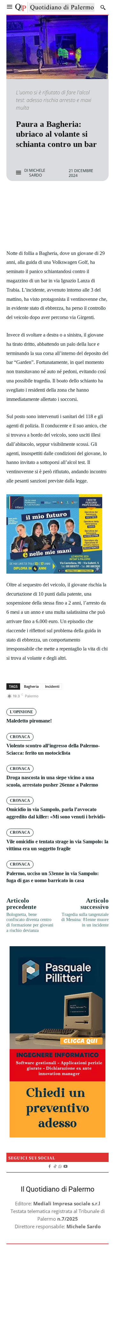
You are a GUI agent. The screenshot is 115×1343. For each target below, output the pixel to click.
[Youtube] (65, 1166)
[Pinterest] (64, 198)
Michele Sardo (37, 173)
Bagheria (31, 686)
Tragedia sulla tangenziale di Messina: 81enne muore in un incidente (85, 920)
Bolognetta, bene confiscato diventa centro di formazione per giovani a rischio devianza (29, 922)
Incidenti (52, 686)
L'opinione (21, 712)
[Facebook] (35, 198)
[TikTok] (54, 1166)
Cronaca (20, 737)
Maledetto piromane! (29, 720)
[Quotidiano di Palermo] (55, 7)
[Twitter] (50, 198)
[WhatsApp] (79, 198)
